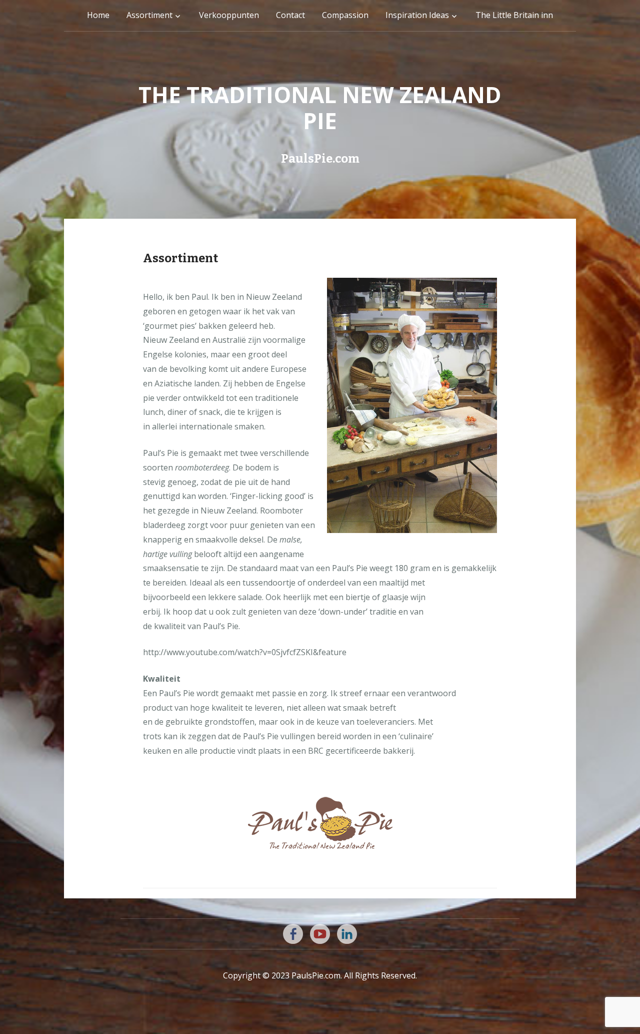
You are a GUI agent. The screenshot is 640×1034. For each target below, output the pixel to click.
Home (98, 15)
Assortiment (149, 15)
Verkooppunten (229, 15)
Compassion (345, 15)
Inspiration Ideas (417, 15)
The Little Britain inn (514, 15)
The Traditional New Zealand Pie (320, 108)
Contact (290, 15)
